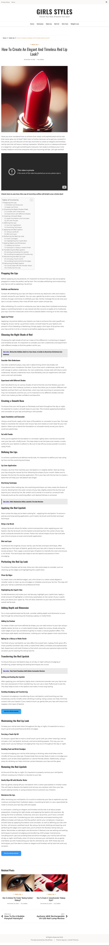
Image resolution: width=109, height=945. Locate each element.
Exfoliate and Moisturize (14, 205)
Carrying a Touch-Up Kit (15, 259)
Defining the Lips (10, 223)
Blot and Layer (12, 234)
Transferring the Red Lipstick (14, 250)
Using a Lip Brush (12, 232)
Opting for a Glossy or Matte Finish (19, 247)
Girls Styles (55, 11)
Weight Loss (75, 24)
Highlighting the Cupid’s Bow (17, 241)
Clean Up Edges (12, 238)
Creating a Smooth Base (12, 216)
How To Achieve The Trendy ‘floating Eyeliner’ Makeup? (18, 899)
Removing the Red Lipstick (14, 263)
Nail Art (56, 24)
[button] (31, 200)
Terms (13, 2)
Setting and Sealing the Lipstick (18, 252)
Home (32, 24)
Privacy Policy (5, 2)
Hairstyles (40, 24)
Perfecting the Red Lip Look (14, 236)
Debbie (42, 59)
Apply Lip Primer (12, 207)
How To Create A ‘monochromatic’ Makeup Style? (51, 899)
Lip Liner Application (14, 225)
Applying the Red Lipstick (13, 229)
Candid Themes (73, 940)
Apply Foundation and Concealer (17, 218)
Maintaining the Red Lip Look (14, 256)
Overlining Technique (14, 227)
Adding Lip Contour (13, 245)
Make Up (49, 24)
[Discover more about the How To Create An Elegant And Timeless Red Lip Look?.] (11, 857)
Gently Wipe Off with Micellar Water (19, 265)
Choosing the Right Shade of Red (16, 209)
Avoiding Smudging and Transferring (20, 254)
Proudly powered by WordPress (42, 940)
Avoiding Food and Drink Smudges (19, 261)
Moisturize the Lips (14, 268)
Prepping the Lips (9, 203)
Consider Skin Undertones (15, 211)
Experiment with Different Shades (18, 214)
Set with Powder (12, 220)
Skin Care (65, 24)
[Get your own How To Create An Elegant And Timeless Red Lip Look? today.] (11, 715)
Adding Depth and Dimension (15, 243)
